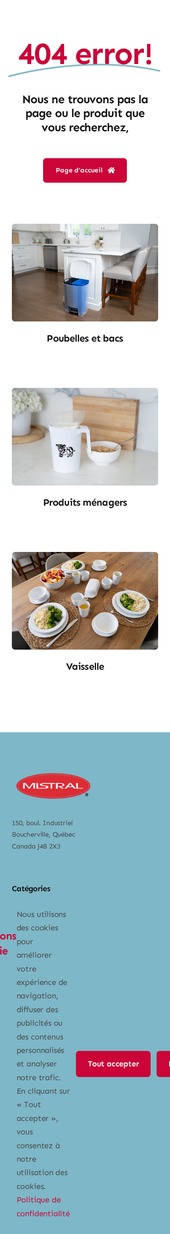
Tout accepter (113, 1063)
